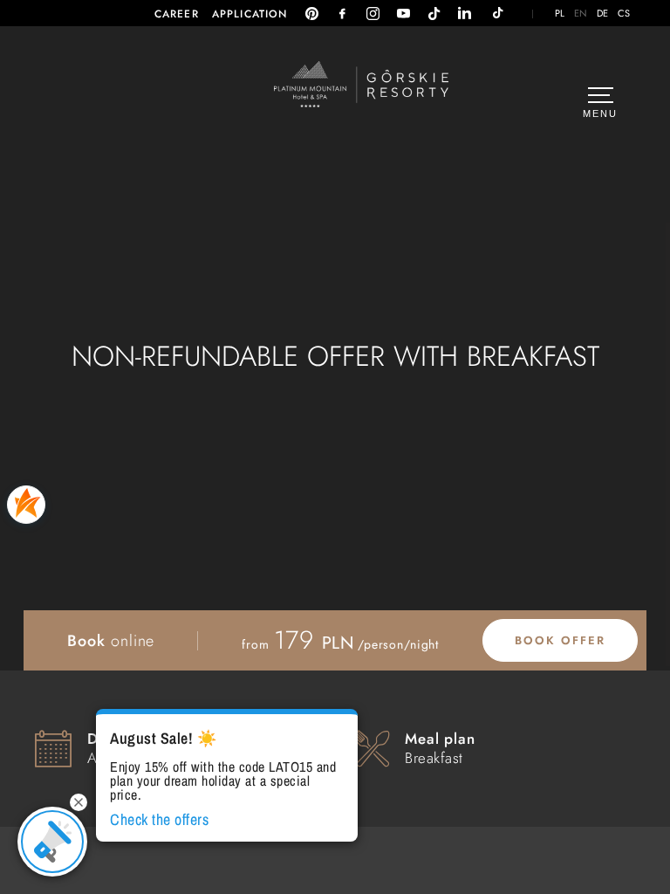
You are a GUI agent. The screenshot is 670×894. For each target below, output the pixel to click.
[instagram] (373, 13)
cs (624, 13)
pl (560, 13)
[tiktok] (434, 13)
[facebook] (342, 13)
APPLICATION (250, 14)
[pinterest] (312, 13)
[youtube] (403, 13)
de (603, 13)
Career (176, 14)
